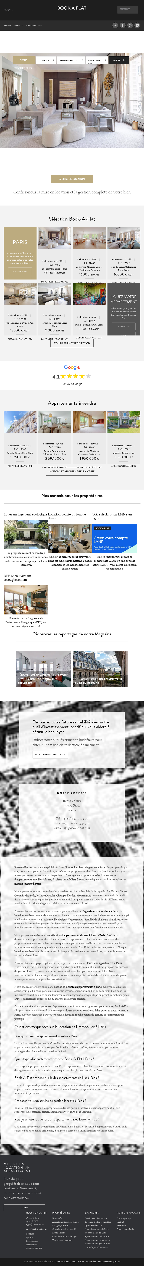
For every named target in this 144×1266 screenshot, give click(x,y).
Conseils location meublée (64, 1229)
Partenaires (31, 1244)
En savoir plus (123, 326)
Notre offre (57, 1218)
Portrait (120, 1221)
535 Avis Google (72, 384)
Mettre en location (72, 179)
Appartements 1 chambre (97, 1236)
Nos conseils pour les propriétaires (72, 495)
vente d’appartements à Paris (85, 986)
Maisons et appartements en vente (72, 471)
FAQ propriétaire (60, 1225)
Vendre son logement (62, 1240)
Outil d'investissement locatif (50, 754)
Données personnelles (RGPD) (103, 1261)
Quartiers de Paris (93, 1225)
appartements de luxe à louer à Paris (84, 935)
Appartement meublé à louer (65, 1221)
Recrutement (32, 1241)
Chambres (44, 60)
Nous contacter (33, 26)
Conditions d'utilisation (70, 1261)
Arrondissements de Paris (97, 1229)
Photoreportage (124, 1218)
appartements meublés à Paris (101, 911)
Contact (30, 1233)
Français (8, 10)
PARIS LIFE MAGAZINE (128, 1212)
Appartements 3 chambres (97, 1243)
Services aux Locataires (96, 1218)
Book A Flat (72, 11)
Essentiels (121, 1225)
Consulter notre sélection (72, 343)
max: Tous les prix (94, 61)
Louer (6, 26)
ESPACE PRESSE (34, 1248)
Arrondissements (68, 60)
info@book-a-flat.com (36, 1228)
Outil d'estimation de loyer (64, 1236)
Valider (117, 60)
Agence (29, 1237)
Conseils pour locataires (96, 1247)
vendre (17, 26)
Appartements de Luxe (95, 1232)
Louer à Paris (58, 1232)
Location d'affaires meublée (98, 1221)
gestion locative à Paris (27, 883)
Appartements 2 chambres (97, 1240)
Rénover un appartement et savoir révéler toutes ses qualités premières (43, 679)
